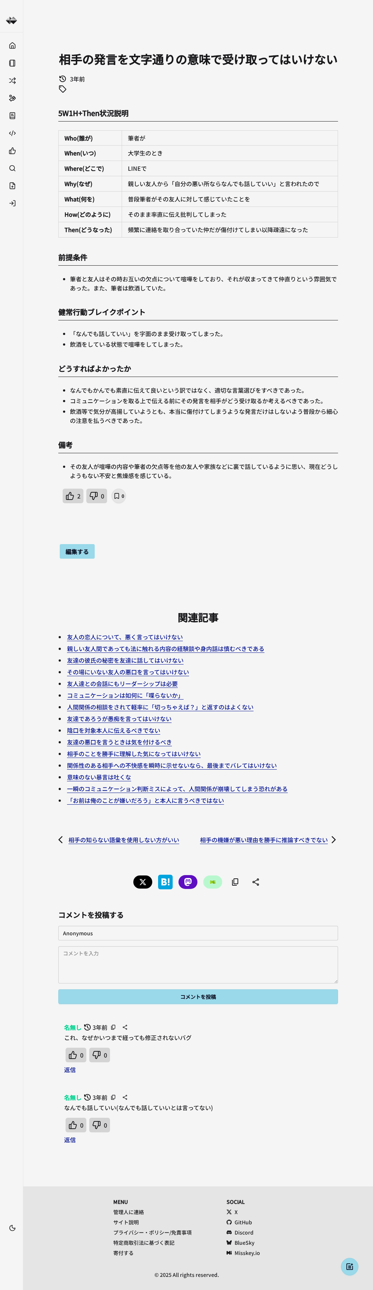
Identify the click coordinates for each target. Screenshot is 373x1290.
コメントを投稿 (198, 996)
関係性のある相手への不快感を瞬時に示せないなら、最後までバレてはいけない (172, 765)
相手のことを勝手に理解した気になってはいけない (134, 753)
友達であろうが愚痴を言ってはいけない (119, 718)
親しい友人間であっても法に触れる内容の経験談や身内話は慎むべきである (165, 648)
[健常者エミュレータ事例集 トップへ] (11, 20)
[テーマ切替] (12, 1228)
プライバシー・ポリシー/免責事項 (152, 1232)
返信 (70, 1069)
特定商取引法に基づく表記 (143, 1242)
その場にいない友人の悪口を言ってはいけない (128, 671)
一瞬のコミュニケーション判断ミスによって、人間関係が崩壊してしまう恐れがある (177, 788)
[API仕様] (11, 133)
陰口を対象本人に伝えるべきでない (113, 730)
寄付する (123, 1252)
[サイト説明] (11, 115)
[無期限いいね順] (11, 150)
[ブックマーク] (11, 1239)
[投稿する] (11, 185)
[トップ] (11, 45)
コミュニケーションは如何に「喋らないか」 (125, 695)
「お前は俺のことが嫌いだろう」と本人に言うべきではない (145, 800)
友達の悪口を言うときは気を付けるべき (119, 742)
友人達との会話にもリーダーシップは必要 (122, 683)
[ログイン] (11, 203)
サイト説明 (126, 1222)
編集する (77, 551)
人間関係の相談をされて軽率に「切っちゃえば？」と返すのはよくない (160, 706)
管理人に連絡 (128, 1212)
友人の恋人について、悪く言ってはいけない (125, 636)
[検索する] (11, 168)
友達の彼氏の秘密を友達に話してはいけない (125, 660)
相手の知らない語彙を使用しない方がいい (123, 839)
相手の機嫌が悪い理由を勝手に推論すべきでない (264, 839)
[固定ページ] (11, 63)
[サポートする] (11, 98)
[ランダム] (11, 80)
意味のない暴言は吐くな (99, 777)
